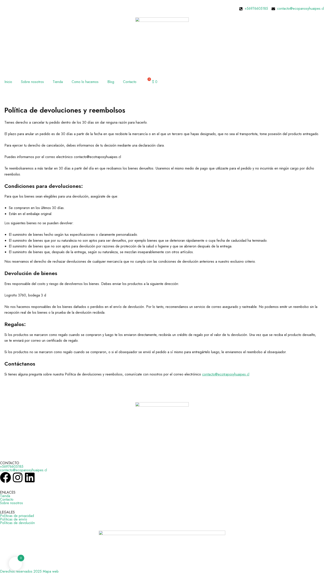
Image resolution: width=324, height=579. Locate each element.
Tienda (58, 81)
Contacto (129, 81)
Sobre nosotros (32, 81)
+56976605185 (11, 466)
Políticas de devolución (17, 522)
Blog (110, 81)
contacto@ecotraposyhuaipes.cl (225, 374)
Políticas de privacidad (17, 515)
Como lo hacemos (85, 81)
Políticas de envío (13, 519)
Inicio (8, 81)
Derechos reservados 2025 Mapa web (29, 571)
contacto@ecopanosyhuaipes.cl (23, 470)
